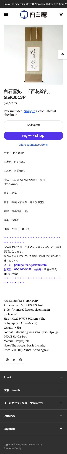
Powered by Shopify (12, 448)
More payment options (33, 144)
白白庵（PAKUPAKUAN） (32, 444)
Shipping (30, 111)
